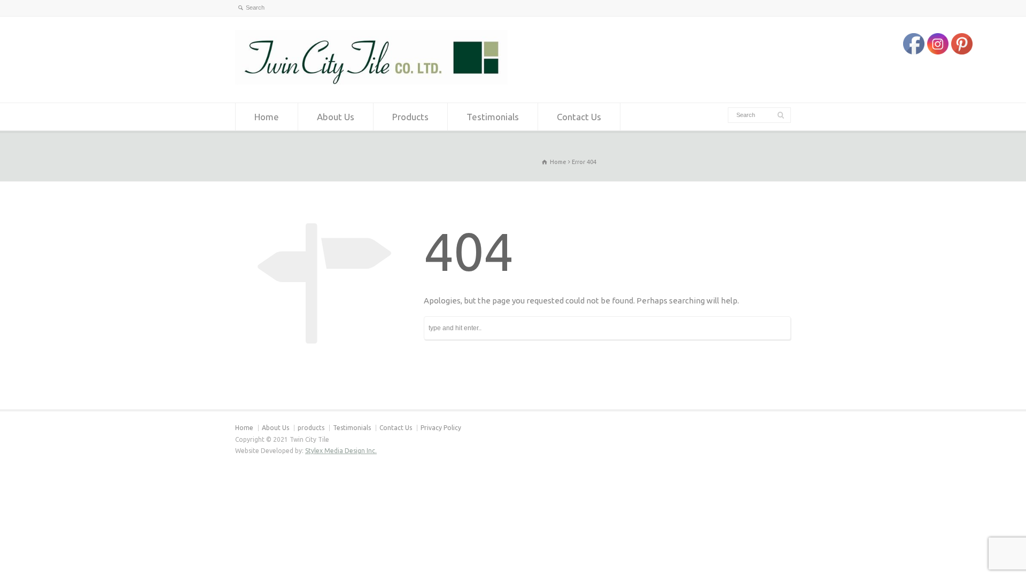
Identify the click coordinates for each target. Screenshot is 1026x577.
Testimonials (493, 117)
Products (410, 117)
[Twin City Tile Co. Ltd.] (371, 82)
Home (266, 117)
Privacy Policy (441, 427)
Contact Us (579, 117)
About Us (335, 117)
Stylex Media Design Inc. (341, 450)
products (311, 427)
